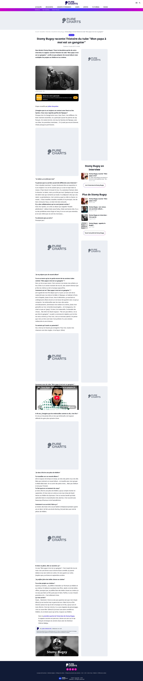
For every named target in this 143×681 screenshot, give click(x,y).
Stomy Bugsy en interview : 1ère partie (98, 216)
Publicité (95, 673)
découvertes (49, 7)
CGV (85, 673)
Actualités (38, 7)
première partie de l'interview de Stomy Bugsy (58, 616)
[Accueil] (71, 3)
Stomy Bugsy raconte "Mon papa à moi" (98, 175)
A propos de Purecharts (42, 673)
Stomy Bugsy (57, 652)
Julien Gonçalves (53, 106)
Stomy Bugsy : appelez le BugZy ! (97, 224)
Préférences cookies (102, 673)
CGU (82, 673)
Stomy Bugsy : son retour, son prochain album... (97, 208)
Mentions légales (51, 673)
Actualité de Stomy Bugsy (57, 31)
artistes (85, 7)
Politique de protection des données (72, 673)
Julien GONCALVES (46, 628)
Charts (77, 7)
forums (105, 7)
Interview (48, 31)
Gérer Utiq (90, 673)
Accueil (37, 31)
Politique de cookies (60, 673)
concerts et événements (64, 7)
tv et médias (95, 7)
